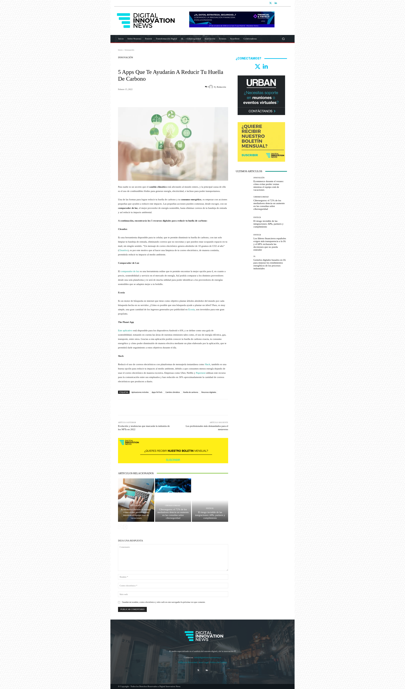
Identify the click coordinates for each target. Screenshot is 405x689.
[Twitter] (270, 3)
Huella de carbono (190, 392)
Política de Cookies (218, 662)
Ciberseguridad (172, 505)
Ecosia (191, 309)
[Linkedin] (275, 3)
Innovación (129, 50)
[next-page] (125, 527)
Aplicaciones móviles (140, 392)
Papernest (201, 373)
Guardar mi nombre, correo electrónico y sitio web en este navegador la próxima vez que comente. (164, 602)
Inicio (120, 50)
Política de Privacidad (188, 662)
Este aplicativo (125, 330)
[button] (283, 39)
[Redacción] (211, 87)
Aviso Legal (203, 662)
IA (254, 256)
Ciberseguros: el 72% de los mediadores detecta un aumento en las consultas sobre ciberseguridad (173, 513)
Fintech (209, 508)
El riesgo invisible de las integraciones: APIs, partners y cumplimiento (210, 515)
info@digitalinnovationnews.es (207, 657)
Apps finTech (157, 392)
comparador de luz (130, 271)
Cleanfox (123, 250)
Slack (207, 364)
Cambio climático (172, 392)
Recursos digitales (208, 392)
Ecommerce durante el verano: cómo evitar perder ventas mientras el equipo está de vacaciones (136, 513)
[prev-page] (120, 527)
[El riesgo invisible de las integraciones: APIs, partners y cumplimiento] (210, 500)
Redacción (221, 87)
